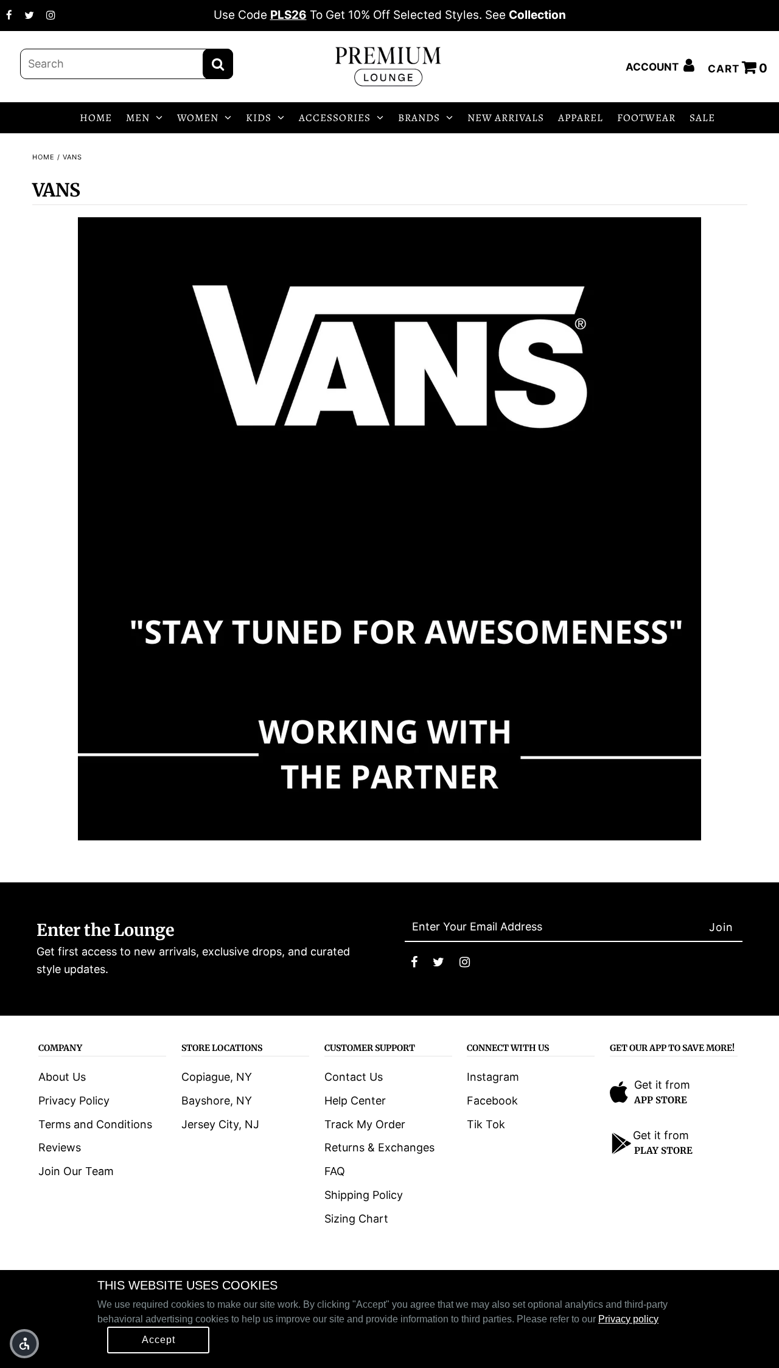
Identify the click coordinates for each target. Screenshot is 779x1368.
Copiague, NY (216, 1076)
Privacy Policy (74, 1100)
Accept (158, 1340)
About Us (62, 1076)
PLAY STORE (663, 1150)
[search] (126, 64)
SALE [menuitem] (702, 118)
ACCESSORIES (335, 118)
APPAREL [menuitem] (580, 118)
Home (43, 157)
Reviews (59, 1147)
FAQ (334, 1171)
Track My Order (364, 1124)
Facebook (492, 1100)
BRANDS (419, 118)
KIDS (258, 118)
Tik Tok (486, 1124)
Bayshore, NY (216, 1100)
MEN (138, 118)
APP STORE (660, 1100)
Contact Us (353, 1076)
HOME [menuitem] (96, 118)
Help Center (355, 1100)
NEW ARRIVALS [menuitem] (505, 118)
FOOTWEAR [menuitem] (646, 118)
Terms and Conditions (95, 1124)
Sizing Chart (356, 1218)
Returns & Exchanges (379, 1147)
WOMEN (197, 118)
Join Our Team (76, 1171)
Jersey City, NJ (220, 1124)
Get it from (662, 1084)
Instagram (493, 1076)
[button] (24, 1343)
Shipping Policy (363, 1194)
